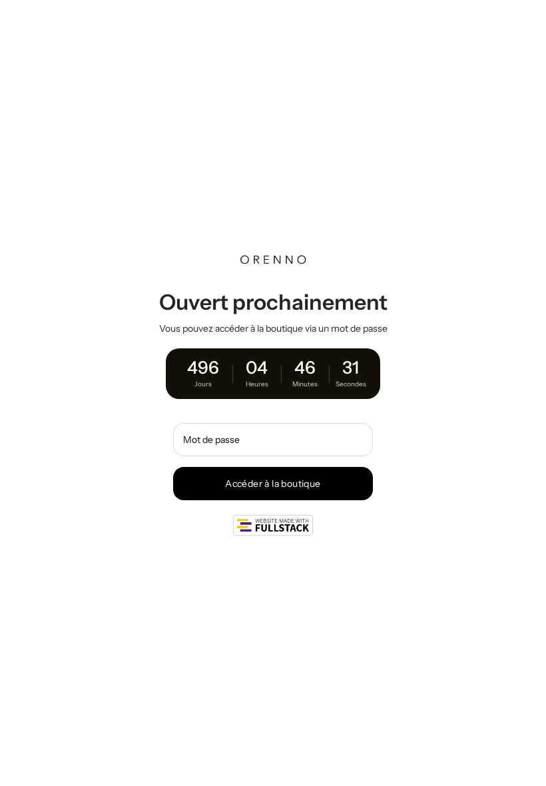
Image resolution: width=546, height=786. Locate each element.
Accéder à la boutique (272, 484)
